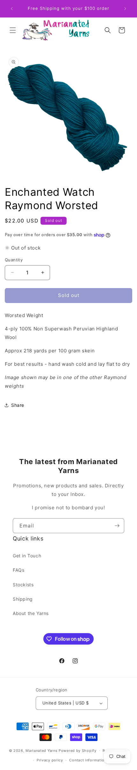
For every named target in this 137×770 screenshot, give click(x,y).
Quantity (14, 259)
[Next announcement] (125, 9)
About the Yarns (31, 613)
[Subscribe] (117, 525)
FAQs (18, 570)
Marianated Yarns (41, 750)
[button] (13, 30)
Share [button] (17, 405)
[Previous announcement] (12, 9)
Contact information (87, 760)
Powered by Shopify (78, 750)
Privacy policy (50, 760)
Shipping (23, 599)
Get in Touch (27, 555)
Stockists (23, 584)
